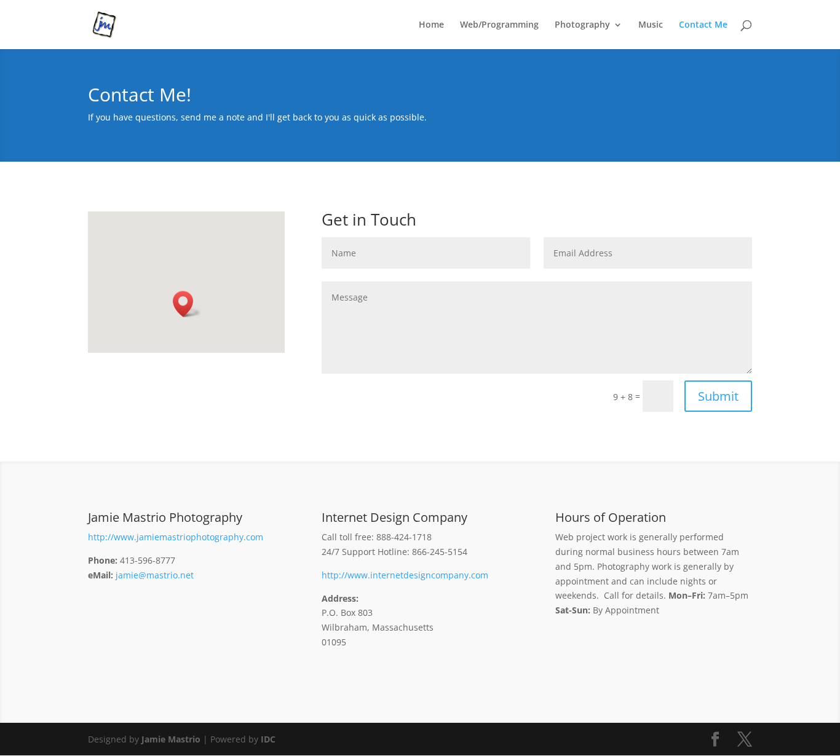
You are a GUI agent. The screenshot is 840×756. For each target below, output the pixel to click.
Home (431, 25)
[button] (187, 304)
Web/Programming (499, 25)
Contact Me (703, 25)
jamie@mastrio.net (155, 575)
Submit (718, 396)
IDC (268, 739)
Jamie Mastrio (170, 739)
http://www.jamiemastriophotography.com (175, 537)
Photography (582, 25)
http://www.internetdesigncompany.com (405, 575)
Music (650, 25)
